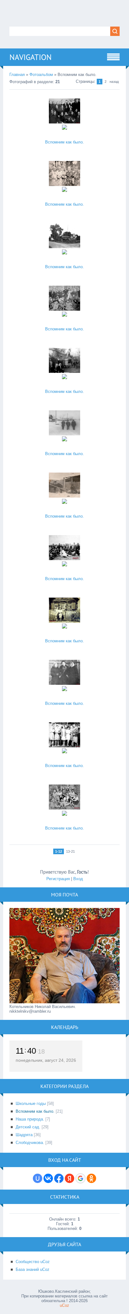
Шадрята (24, 1134)
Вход (78, 878)
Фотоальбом (41, 74)
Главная (17, 74)
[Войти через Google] (80, 1178)
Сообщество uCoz (33, 1261)
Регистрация (58, 878)
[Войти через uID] (37, 1178)
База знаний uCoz (32, 1269)
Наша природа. (30, 1119)
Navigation (30, 57)
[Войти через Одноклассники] (91, 1178)
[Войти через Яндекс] (69, 1178)
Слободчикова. (30, 1142)
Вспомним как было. (64, 142)
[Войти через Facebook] (59, 1178)
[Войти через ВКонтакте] (48, 1178)
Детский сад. (28, 1127)
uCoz (64, 1305)
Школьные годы (31, 1103)
